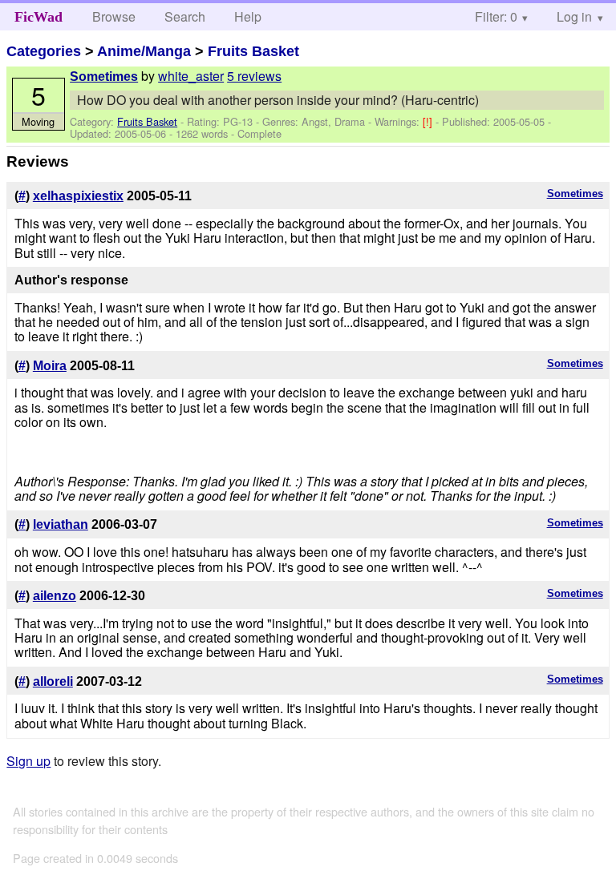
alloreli (53, 681)
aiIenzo (54, 596)
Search (184, 16)
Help (247, 16)
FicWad (38, 17)
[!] (429, 121)
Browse (114, 16)
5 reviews (254, 76)
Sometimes (104, 76)
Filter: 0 (496, 16)
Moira (50, 366)
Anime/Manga (144, 51)
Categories (43, 51)
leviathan (60, 524)
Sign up (28, 761)
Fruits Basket (253, 51)
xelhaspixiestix (78, 196)
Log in (574, 16)
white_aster (191, 76)
